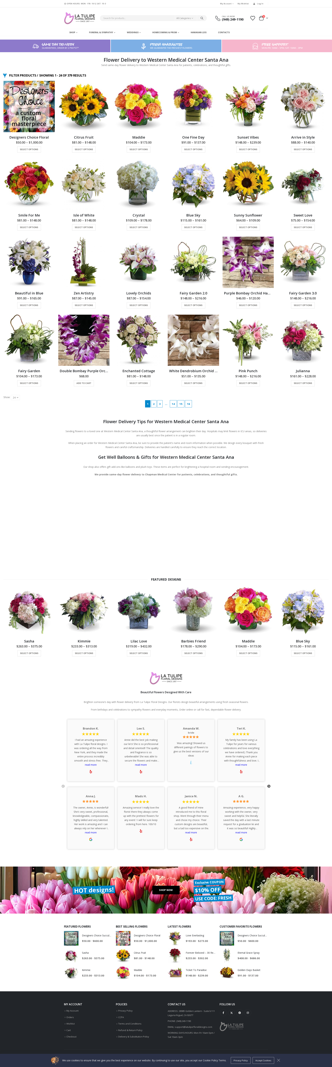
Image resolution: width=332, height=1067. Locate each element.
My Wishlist (243, 3)
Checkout (71, 1036)
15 (180, 404)
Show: (6, 397)
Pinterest (239, 1012)
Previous (63, 786)
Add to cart (83, 383)
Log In (260, 3)
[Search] (202, 18)
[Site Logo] (79, 18)
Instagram (247, 1012)
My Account (226, 3)
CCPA (121, 1017)
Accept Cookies (263, 1060)
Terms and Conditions (129, 1023)
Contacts (224, 32)
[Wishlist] (253, 18)
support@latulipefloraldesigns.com (193, 1026)
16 (188, 404)
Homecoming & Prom (164, 32)
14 (173, 404)
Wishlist (70, 1023)
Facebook (223, 1012)
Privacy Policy (125, 1010)
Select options (29, 149)
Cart (68, 1030)
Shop (72, 32)
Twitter (231, 1012)
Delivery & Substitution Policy (133, 1036)
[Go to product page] (29, 106)
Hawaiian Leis (198, 32)
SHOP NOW (166, 890)
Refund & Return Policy (130, 1030)
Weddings (133, 32)
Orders (70, 1017)
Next (269, 786)
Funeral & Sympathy (101, 32)
